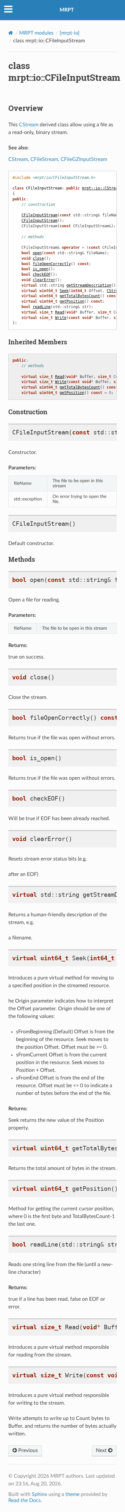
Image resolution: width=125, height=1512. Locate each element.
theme (72, 1494)
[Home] (10, 33)
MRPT (67, 10)
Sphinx (39, 1494)
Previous (27, 1450)
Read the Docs (24, 1500)
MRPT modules (36, 33)
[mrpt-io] (69, 33)
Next (102, 1450)
